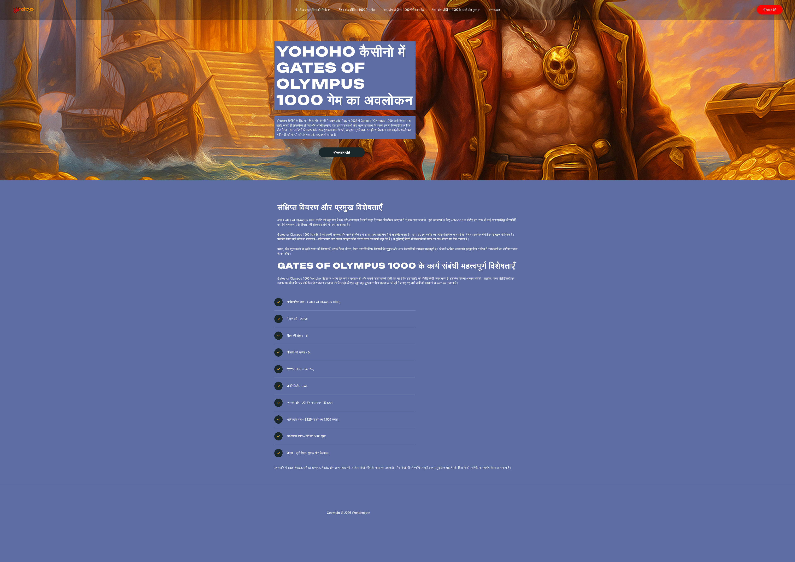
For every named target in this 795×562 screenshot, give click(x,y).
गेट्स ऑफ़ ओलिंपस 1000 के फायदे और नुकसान (456, 9)
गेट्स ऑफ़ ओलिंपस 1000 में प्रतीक (357, 9)
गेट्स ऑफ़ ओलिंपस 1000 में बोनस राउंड (403, 9)
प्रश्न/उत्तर (494, 9)
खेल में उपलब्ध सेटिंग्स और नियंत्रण (313, 9)
